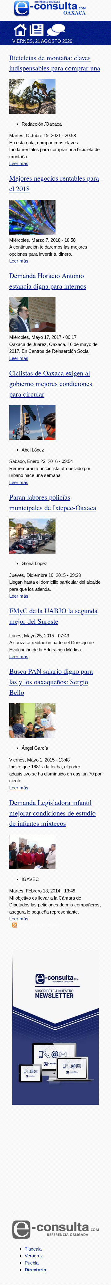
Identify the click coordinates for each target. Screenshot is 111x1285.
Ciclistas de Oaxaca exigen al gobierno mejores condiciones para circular (50, 383)
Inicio (20, 29)
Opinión (56, 29)
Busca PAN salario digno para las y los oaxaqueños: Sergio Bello (51, 681)
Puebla (32, 1262)
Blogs (68, 29)
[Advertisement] (58, 1152)
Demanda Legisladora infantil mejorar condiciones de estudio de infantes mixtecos (52, 813)
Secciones (36, 29)
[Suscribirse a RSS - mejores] (14, 925)
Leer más (18, 163)
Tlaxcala (33, 1248)
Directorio (35, 1269)
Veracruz (34, 1255)
